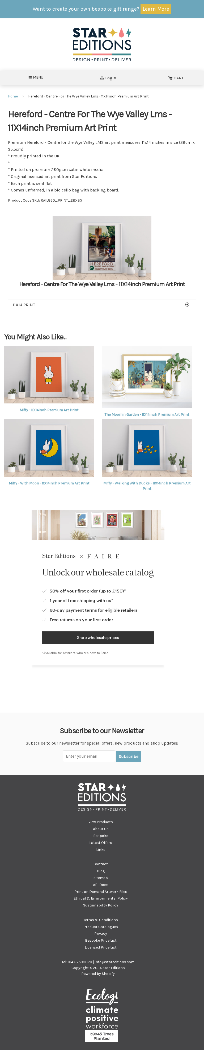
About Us (101, 829)
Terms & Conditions (100, 920)
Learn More (156, 9)
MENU (39, 77)
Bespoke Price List (101, 940)
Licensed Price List (101, 947)
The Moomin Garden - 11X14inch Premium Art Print (147, 414)
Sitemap (101, 878)
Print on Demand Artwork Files (100, 891)
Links (100, 849)
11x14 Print (23, 304)
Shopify (108, 973)
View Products (100, 822)
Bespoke (100, 836)
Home (13, 96)
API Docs (100, 885)
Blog (101, 871)
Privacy (100, 933)
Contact (101, 864)
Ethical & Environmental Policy (101, 898)
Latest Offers (100, 842)
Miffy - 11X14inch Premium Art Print (49, 410)
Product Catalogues (100, 927)
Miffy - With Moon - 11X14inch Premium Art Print (49, 483)
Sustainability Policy (100, 905)
